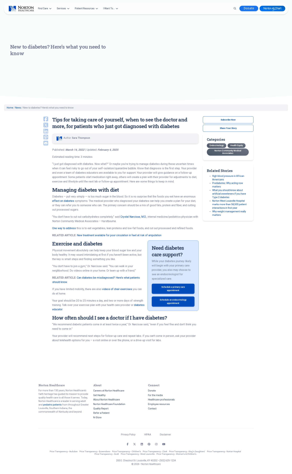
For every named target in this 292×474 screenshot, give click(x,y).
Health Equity (236, 145)
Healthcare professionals (161, 399)
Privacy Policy (128, 434)
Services (61, 8)
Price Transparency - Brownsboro (94, 451)
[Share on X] (43, 125)
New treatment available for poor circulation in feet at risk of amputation (119, 235)
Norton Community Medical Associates (227, 152)
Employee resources (159, 404)
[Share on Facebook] (43, 119)
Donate (249, 8)
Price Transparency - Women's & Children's (176, 454)
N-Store (97, 417)
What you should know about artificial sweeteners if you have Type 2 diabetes (229, 194)
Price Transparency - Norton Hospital (224, 451)
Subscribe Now (228, 120)
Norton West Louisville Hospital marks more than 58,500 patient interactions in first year (229, 204)
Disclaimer (165, 434)
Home (10, 107)
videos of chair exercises (117, 289)
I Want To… (109, 8)
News (18, 107)
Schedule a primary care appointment (173, 289)
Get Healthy (99, 395)
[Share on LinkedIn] (43, 131)
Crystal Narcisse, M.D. (133, 216)
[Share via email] (43, 143)
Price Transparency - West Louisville (138, 454)
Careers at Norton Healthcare (108, 390)
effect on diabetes (63, 200)
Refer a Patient (101, 413)
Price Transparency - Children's (126, 451)
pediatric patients (52, 404)
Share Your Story (228, 128)
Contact (152, 408)
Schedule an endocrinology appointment (173, 301)
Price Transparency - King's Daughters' (187, 451)
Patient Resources (84, 8)
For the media (155, 395)
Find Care (43, 8)
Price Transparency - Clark (155, 451)
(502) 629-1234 (167, 460)
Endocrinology (217, 145)
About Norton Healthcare (106, 399)
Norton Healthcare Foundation (109, 404)
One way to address (64, 228)
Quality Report (100, 408)
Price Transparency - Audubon (64, 451)
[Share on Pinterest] (43, 137)
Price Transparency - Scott (106, 454)
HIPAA (147, 434)
